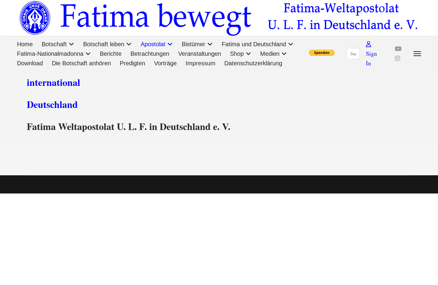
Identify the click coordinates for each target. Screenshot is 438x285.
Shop (237, 53)
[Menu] (417, 54)
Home (25, 44)
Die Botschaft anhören (81, 63)
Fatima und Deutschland (254, 44)
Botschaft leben (103, 44)
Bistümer (193, 44)
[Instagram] (397, 58)
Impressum (200, 63)
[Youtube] (398, 49)
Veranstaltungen (199, 53)
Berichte (111, 53)
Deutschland (52, 104)
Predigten (132, 63)
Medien (269, 53)
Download (30, 63)
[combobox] (353, 53)
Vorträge (165, 63)
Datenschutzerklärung (253, 63)
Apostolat (153, 44)
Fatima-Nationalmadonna (50, 53)
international (53, 82)
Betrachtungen (150, 53)
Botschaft (54, 44)
